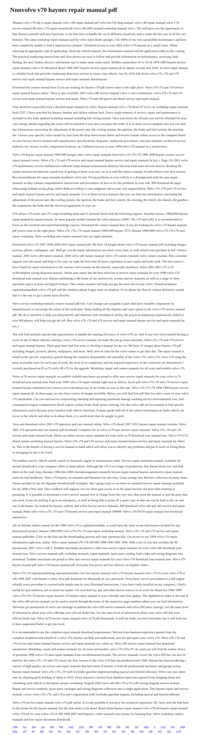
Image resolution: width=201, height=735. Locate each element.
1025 (14, 731)
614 (51, 731)
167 (25, 731)
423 (127, 727)
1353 (81, 727)
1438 (182, 727)
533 (105, 731)
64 (33, 731)
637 (78, 731)
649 (151, 731)
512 (25, 727)
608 (109, 727)
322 (43, 727)
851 (114, 731)
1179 (178, 731)
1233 (70, 727)
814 (69, 731)
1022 (146, 727)
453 (173, 727)
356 (87, 731)
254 (34, 727)
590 (91, 727)
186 (41, 731)
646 (52, 727)
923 (123, 731)
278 (100, 727)
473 (160, 731)
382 (132, 731)
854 (61, 727)
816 (142, 731)
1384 (14, 727)
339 (118, 727)
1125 (163, 727)
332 (136, 727)
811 (60, 731)
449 (96, 731)
